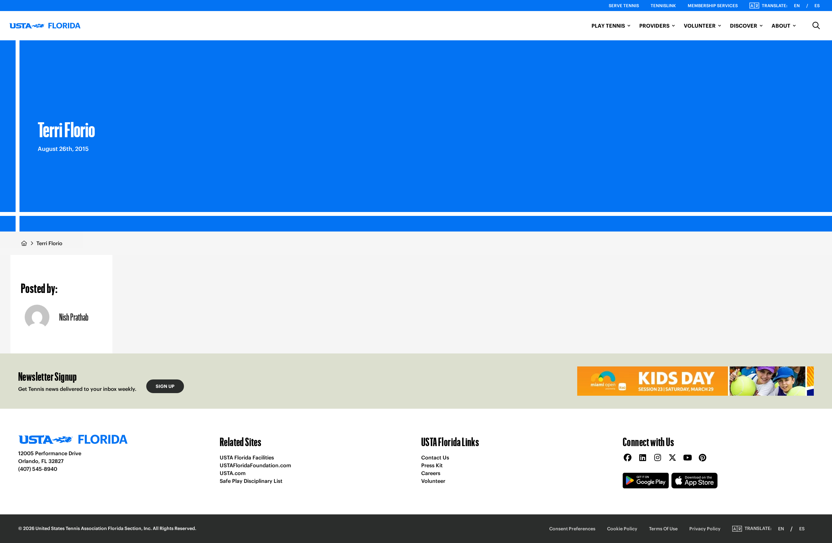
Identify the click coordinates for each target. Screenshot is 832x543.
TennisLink (663, 5)
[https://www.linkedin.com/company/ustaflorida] (642, 458)
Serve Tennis (624, 5)
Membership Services (713, 5)
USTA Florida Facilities (247, 457)
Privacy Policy (705, 528)
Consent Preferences (572, 528)
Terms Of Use (663, 528)
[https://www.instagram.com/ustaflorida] (657, 458)
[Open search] (816, 25)
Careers (430, 473)
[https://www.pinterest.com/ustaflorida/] (702, 458)
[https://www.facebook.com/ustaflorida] (627, 458)
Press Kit (432, 465)
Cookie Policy (622, 528)
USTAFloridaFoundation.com (255, 465)
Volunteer (433, 481)
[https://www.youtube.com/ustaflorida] (687, 458)
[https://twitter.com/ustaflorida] (672, 458)
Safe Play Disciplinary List (251, 481)
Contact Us (435, 457)
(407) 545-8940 (37, 469)
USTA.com (233, 473)
